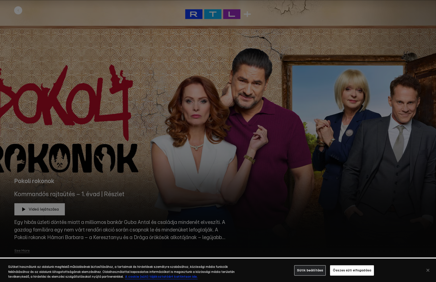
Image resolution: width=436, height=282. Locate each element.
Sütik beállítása (310, 270)
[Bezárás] (427, 270)
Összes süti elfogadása (352, 270)
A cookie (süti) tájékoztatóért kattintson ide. (161, 276)
